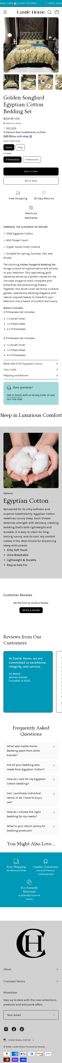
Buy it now (31, 180)
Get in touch (14, 395)
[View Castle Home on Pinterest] (21, 1029)
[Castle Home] (31, 12)
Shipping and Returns (15, 375)
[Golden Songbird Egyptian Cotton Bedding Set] (11, 82)
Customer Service (14, 981)
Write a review (31, 610)
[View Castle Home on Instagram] (6, 1029)
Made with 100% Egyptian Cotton (22, 363)
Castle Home (18, 1046)
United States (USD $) (19, 1040)
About (7, 969)
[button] (49, 12)
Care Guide (9, 369)
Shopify (41, 1046)
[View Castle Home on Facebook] (14, 1029)
